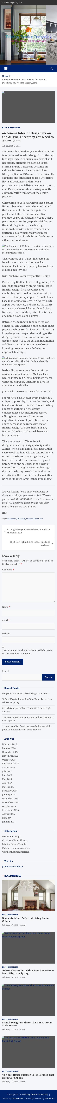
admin (18, 146)
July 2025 (6, 771)
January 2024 (9, 821)
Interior (29, 518)
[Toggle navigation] (6, 68)
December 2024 (10, 798)
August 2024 (8, 814)
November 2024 (10, 802)
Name (6, 607)
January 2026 (9, 748)
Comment (8, 569)
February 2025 (9, 790)
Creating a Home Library (15, 840)
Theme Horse (18, 1098)
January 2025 (8, 794)
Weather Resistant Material (15, 852)
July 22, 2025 (7, 146)
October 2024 (9, 806)
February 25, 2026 (10, 1029)
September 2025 (10, 763)
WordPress (50, 1098)
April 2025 (7, 783)
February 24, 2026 (10, 1081)
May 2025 (7, 779)
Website (6, 633)
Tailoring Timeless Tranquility (35, 1094)
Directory (21, 518)
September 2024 (10, 810)
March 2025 (8, 787)
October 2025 (9, 759)
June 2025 (7, 775)
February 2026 (9, 744)
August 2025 (8, 767)
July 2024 (6, 818)
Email (6, 620)
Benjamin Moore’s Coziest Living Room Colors (26, 693)
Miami (36, 518)
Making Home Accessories (16, 848)
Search (5, 671)
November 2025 (10, 756)
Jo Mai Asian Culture (12, 866)
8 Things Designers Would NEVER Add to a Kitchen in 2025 (28, 531)
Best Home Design (11, 127)
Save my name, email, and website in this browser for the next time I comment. (27, 652)
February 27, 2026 (10, 925)
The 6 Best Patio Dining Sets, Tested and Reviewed (30, 544)
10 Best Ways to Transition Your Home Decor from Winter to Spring (28, 972)
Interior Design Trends (14, 844)
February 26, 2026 (10, 977)
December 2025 (10, 752)
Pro (41, 518)
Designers (11, 518)
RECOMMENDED (12, 875)
